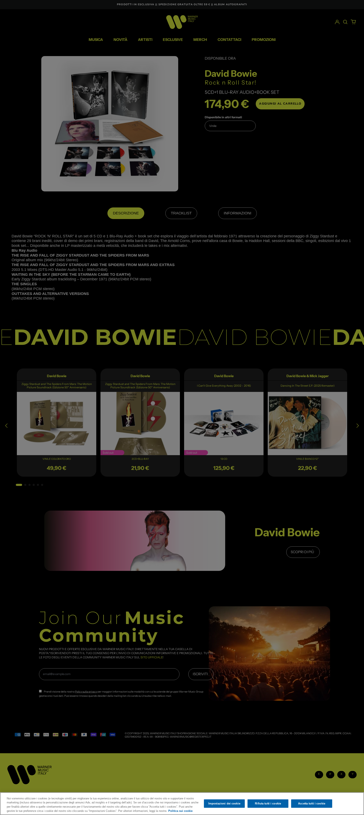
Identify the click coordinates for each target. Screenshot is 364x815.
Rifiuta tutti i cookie (268, 803)
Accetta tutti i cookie (311, 803)
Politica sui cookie (180, 810)
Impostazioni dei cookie (224, 803)
